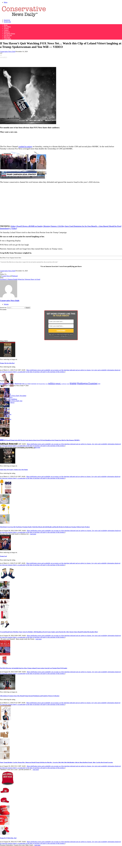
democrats (18, 383)
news (47, 383)
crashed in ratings (25, 146)
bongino (8, 383)
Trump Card (3, 556)
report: (58, 383)
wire (99, 383)
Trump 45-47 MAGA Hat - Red (8, 838)
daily (13, 383)
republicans (63, 383)
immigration (34, 383)
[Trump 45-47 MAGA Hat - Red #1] (5, 794)
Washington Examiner (87, 383)
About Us (7, 32)
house (29, 383)
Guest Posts (7, 38)
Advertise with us (9, 402)
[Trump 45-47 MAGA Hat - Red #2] (5, 804)
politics (51, 383)
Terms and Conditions (10, 399)
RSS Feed (7, 37)
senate (68, 383)
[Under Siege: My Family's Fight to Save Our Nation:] (7, 463)
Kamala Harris (42, 383)
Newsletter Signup (9, 33)
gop (23, 383)
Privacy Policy (8, 397)
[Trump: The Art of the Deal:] (7, 356)
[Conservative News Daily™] (24, 17)
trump (73, 383)
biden (2, 383)
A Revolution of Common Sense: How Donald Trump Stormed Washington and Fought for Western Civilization (29, 695)
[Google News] (5, 276)
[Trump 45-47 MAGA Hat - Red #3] (5, 814)
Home (6, 25)
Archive (6, 28)
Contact (6, 30)
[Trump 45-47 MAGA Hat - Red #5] (5, 834)
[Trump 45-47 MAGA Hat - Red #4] (5, 824)
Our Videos (7, 27)
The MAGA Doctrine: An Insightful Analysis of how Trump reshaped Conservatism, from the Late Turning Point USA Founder (33, 668)
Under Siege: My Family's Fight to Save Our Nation (14, 469)
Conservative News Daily (8, 51)
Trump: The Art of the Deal (7, 363)
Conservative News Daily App (13, 401)
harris (26, 383)
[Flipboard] (14, 276)
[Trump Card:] (5, 549)
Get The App (8, 35)
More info (60, 371)
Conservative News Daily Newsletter (15, 395)
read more (37, 447)
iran (38, 383)
